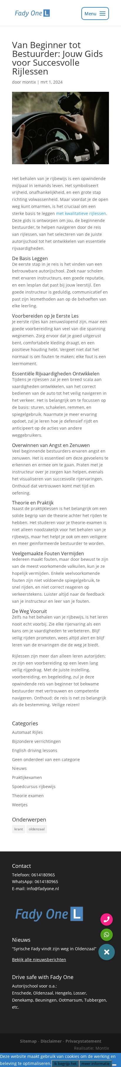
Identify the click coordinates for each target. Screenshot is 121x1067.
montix (29, 82)
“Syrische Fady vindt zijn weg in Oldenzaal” (54, 948)
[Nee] (114, 1065)
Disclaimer (51, 1041)
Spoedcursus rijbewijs (34, 786)
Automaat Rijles (27, 732)
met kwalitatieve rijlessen (81, 213)
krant (18, 828)
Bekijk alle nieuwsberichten (39, 959)
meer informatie (95, 1063)
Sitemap (28, 1041)
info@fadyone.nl (43, 888)
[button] (106, 952)
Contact (21, 865)
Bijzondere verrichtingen (36, 741)
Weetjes (20, 804)
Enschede (21, 993)
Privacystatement (83, 1041)
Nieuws (19, 768)
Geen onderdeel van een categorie (46, 759)
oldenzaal (37, 828)
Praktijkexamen (27, 777)
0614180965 (43, 875)
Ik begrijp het (65, 1063)
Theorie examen (28, 795)
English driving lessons (34, 750)
